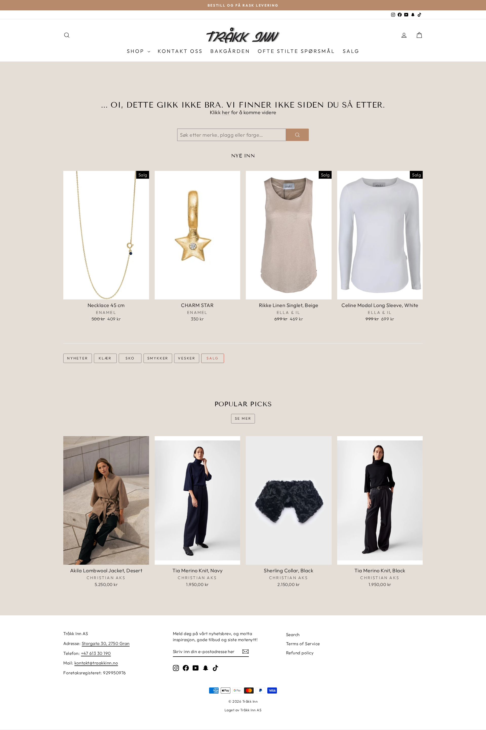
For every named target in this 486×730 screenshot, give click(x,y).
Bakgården (230, 51)
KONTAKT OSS (180, 51)
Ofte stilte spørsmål (296, 51)
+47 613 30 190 (96, 653)
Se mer (243, 418)
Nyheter (77, 358)
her (226, 112)
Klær (105, 358)
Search (293, 634)
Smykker (158, 358)
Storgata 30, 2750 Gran (106, 643)
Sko (130, 358)
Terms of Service (303, 643)
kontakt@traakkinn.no (96, 662)
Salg (212, 358)
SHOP (136, 51)
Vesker (186, 358)
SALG (351, 51)
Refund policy (300, 652)
